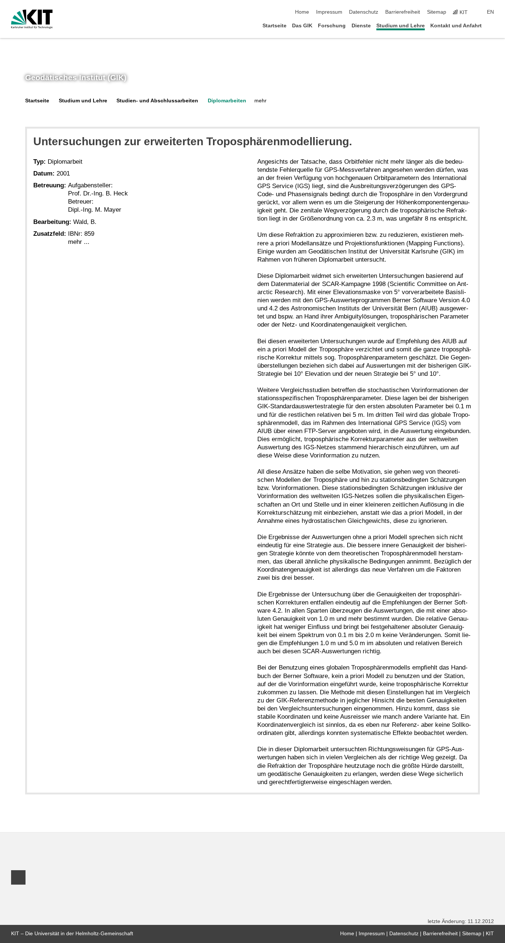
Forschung (332, 25)
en (490, 12)
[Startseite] (491, 25)
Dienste (361, 25)
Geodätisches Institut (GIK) (75, 77)
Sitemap (436, 12)
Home (302, 12)
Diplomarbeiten (227, 100)
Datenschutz (363, 12)
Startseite (274, 25)
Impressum (329, 12)
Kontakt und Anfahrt (456, 25)
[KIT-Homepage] (32, 19)
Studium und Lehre (400, 25)
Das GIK (302, 25)
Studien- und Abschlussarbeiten (157, 100)
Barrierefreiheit (402, 12)
